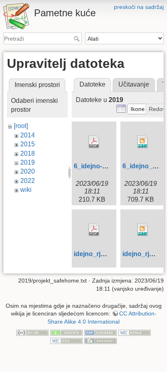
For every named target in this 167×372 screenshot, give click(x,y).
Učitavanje (133, 84)
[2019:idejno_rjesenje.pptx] (142, 229)
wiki (26, 189)
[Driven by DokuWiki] (100, 340)
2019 (27, 162)
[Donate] (66, 332)
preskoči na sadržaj (139, 7)
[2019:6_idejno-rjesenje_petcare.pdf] (94, 142)
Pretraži (77, 38)
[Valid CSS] (66, 340)
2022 (27, 180)
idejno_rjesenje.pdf (103, 253)
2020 (27, 171)
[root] (21, 125)
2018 (27, 153)
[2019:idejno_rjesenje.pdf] (94, 229)
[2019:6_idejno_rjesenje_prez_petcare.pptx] (142, 142)
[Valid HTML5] (134, 332)
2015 (27, 144)
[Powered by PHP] (100, 332)
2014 (27, 135)
